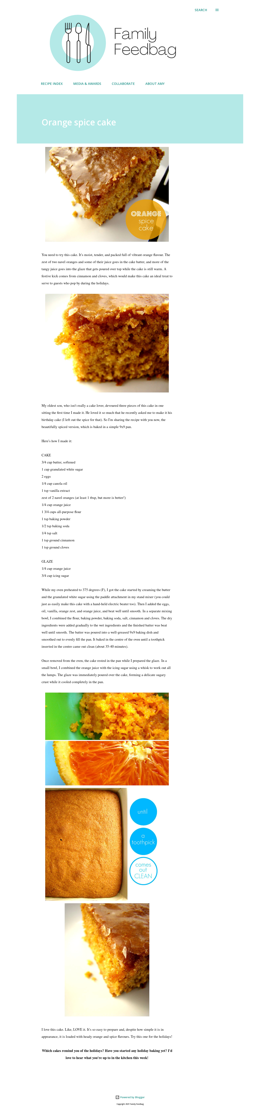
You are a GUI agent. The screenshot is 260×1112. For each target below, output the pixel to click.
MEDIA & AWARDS (87, 83)
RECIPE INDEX (52, 83)
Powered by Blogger (132, 1097)
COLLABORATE (123, 83)
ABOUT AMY (154, 83)
